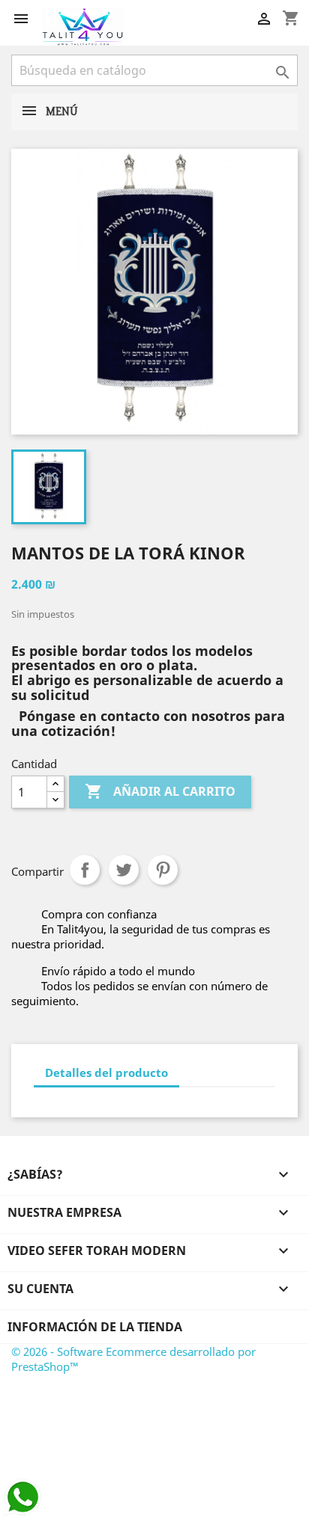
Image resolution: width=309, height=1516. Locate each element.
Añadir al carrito (160, 791)
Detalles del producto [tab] (106, 1072)
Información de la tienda (95, 1327)
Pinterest (163, 870)
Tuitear (124, 870)
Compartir (85, 870)
